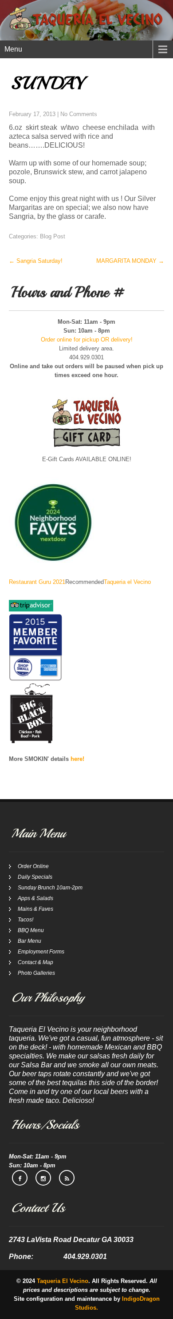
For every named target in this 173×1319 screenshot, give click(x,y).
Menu (13, 49)
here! (77, 759)
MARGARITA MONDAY (130, 260)
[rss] (67, 1178)
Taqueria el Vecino (127, 582)
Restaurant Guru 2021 (37, 582)
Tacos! (25, 920)
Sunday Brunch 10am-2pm (50, 888)
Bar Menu (29, 941)
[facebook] (20, 1178)
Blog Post (52, 236)
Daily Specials (35, 877)
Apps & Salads (35, 898)
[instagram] (43, 1178)
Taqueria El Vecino (62, 1281)
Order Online (33, 866)
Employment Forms (41, 952)
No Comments (78, 114)
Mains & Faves (35, 909)
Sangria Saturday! (36, 260)
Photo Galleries (36, 973)
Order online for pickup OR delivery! (87, 339)
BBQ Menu (31, 930)
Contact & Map (35, 962)
